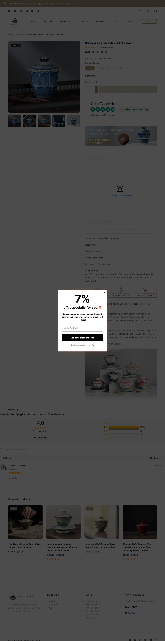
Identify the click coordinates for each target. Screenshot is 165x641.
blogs (80, 345)
